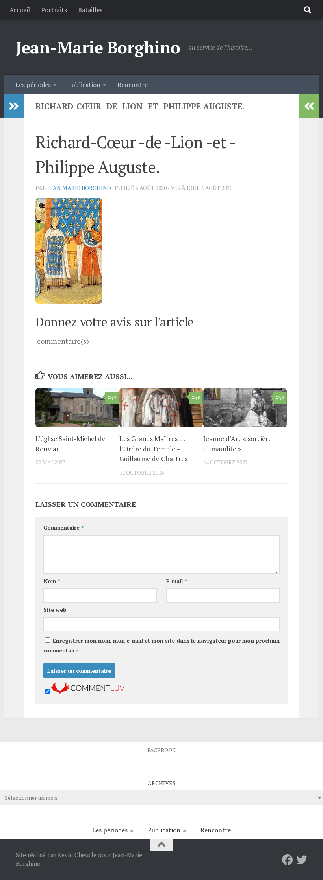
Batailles (90, 10)
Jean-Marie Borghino (98, 47)
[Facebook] (287, 859)
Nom (51, 581)
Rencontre (132, 84)
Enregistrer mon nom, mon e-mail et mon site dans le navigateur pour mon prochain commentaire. (161, 645)
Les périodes (33, 84)
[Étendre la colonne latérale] (14, 106)
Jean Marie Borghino (79, 187)
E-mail (176, 581)
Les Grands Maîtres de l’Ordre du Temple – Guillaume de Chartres (153, 448)
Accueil (19, 10)
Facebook (161, 750)
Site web (55, 609)
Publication (84, 84)
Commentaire (63, 527)
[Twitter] (301, 859)
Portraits (54, 10)
